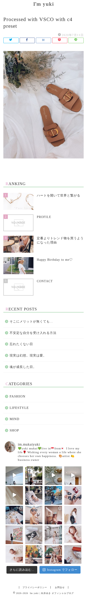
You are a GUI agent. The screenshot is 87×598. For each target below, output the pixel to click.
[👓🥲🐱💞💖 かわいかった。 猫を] (34, 514)
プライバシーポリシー (35, 587)
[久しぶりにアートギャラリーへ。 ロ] (14, 534)
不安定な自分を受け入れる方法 (33, 333)
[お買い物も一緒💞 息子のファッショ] (53, 534)
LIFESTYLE (19, 408)
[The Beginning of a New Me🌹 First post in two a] (14, 495)
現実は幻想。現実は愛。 (28, 355)
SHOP (14, 430)
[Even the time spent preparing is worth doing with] (14, 475)
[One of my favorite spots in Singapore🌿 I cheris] (34, 475)
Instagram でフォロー (62, 569)
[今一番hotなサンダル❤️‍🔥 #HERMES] (73, 554)
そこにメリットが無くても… (31, 321)
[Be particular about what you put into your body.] (53, 475)
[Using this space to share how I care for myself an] (73, 475)
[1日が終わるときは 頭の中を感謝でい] (53, 554)
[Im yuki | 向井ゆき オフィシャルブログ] (43, 5)
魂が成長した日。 (23, 367)
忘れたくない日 (21, 344)
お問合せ (60, 587)
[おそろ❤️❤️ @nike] (73, 495)
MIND (14, 419)
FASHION (17, 396)
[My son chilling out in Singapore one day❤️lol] (34, 495)
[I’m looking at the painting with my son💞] (34, 554)
